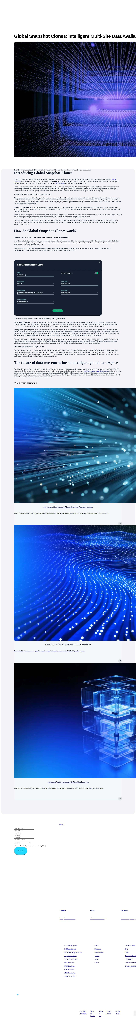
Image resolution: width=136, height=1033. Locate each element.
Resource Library (130, 945)
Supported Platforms (70, 956)
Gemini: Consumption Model (73, 952)
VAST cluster (60, 183)
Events (127, 952)
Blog (126, 949)
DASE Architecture (70, 949)
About (96, 945)
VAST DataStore (69, 962)
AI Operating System (70, 945)
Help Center (128, 959)
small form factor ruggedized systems (96, 371)
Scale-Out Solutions (70, 976)
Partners (97, 956)
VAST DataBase (69, 969)
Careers (97, 959)
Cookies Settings (126, 1012)
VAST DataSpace (69, 966)
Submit (20, 851)
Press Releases (99, 952)
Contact (97, 962)
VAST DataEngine (69, 973)
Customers (98, 949)
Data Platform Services (71, 959)
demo (61, 824)
